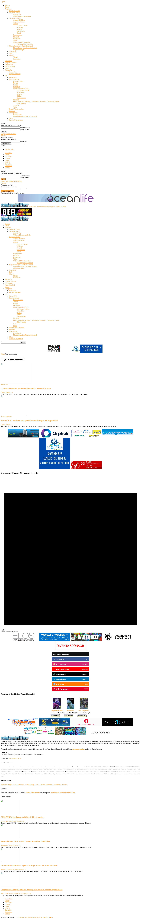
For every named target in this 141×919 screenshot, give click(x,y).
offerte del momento (33, 793)
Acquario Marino (14, 18)
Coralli (19, 29)
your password (25, 129)
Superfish (55, 774)
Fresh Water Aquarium (16, 109)
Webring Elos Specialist (25, 44)
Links (7, 160)
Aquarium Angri (6, 784)
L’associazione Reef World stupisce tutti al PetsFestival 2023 (26, 388)
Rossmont (21, 774)
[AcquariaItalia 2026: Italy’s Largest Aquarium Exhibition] (10, 837)
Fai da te (16, 37)
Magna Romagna (18, 50)
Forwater (20, 784)
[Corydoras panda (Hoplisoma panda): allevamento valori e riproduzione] (10, 885)
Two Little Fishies (84, 774)
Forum (7, 68)
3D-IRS (88, 766)
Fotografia (8, 70)
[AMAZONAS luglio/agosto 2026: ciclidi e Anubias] (10, 813)
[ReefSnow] (23, 726)
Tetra (61, 774)
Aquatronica (34, 769)
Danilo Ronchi (5, 392)
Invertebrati (21, 31)
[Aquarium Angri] (54, 726)
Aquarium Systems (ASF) (15, 769)
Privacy (3, 135)
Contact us (8, 166)
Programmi (16, 38)
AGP (108, 766)
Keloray (34, 771)
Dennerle (91, 769)
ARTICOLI (5, 869)
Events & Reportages (16, 120)
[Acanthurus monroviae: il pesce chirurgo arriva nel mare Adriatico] (10, 861)
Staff (10, 53)
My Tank (16, 100)
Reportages (4, 845)
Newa (87, 771)
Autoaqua (49, 769)
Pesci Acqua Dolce (7, 893)
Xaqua (120, 774)
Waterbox (100, 774)
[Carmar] (86, 437)
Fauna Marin (116, 769)
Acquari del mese (10, 63)
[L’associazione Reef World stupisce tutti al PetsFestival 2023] (16, 383)
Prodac (128, 771)
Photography (13, 113)
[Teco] (23, 437)
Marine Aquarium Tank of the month (25, 116)
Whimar (106, 774)
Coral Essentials (67, 769)
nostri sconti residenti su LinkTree (63, 793)
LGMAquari (41, 771)
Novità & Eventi (14, 11)
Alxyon (117, 766)
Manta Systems (50, 771)
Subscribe (8, 164)
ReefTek (14, 774)
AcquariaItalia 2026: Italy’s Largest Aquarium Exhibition (25, 841)
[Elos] (23, 640)
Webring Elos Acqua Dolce (22, 16)
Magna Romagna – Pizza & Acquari (21, 46)
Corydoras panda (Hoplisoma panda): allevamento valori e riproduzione (31, 890)
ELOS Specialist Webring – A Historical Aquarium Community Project (36, 101)
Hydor (9, 771)
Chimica (20, 27)
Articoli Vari (17, 14)
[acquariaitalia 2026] (54, 468)
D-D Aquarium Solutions (80, 769)
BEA (14, 784)
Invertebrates (21, 98)
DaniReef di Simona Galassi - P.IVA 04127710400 (36, 917)
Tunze (70, 774)
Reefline (8, 774)
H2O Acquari (40, 784)
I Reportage (9, 64)
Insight (15, 85)
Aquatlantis (26, 769)
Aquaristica (4, 769)
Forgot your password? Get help (11, 181)
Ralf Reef (49, 784)
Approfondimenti (18, 22)
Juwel (29, 771)
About (11, 118)
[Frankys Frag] (70, 735)
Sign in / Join (9, 149)
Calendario (12, 51)
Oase (91, 771)
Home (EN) (13, 77)
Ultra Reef (94, 774)
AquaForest (136, 766)
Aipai (112, 766)
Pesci (19, 33)
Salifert (46, 774)
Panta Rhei (103, 771)
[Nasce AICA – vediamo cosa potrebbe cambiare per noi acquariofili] (14, 415)
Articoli (15, 24)
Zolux (2, 776)
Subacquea (16, 59)
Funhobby (124, 769)
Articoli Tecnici (22, 25)
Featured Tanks (18, 81)
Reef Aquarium (14, 79)
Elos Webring (21, 103)
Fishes (19, 96)
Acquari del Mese (19, 20)
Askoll (41, 769)
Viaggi (11, 55)
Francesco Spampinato (16, 869)
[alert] (70, 554)
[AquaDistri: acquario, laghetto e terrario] (39, 735)
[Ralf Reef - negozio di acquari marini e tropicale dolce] (117, 726)
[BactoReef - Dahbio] (86, 640)
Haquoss (4, 771)
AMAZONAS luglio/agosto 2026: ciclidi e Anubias (22, 817)
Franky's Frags (29, 784)
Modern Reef (70, 771)
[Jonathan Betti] (101, 735)
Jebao (24, 771)
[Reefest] (117, 640)
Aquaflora (129, 766)
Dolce (7, 7)
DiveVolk (97, 769)
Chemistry (20, 92)
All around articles (23, 90)
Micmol (58, 771)
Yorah (131, 774)
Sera (50, 774)
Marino (7, 5)
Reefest (64, 784)
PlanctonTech (111, 771)
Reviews (12, 111)
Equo (109, 769)
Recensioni (8, 61)
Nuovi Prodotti (10, 66)
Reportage (16, 87)
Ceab (54, 769)
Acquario (8, 9)
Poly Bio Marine (120, 771)
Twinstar (75, 774)
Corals (19, 94)
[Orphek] (54, 437)
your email (23, 141)
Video (15, 40)
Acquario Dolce (14, 12)
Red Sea (134, 771)
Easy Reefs (104, 769)
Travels (15, 83)
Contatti (7, 158)
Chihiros (59, 769)
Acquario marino (78, 749)
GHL (138, 769)
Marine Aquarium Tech (20, 88)
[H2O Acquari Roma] (117, 437)
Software (16, 105)
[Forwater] (54, 640)
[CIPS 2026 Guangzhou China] (86, 468)
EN (6, 75)
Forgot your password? (8, 134)
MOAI (63, 771)
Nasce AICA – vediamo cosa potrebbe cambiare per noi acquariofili (29, 420)
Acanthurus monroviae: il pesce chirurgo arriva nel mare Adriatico (29, 865)
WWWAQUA (113, 774)
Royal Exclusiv (29, 774)
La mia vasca (17, 35)
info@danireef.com (15, 758)
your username (25, 127)
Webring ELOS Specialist (21, 42)
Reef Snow (57, 784)
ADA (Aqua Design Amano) (98, 766)
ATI (45, 769)
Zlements (136, 774)
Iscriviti (7, 162)
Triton (65, 774)
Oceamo (96, 771)
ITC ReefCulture (17, 771)
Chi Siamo (8, 156)
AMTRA (122, 766)
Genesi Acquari (132, 769)
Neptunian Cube (79, 771)
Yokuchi (126, 774)
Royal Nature (39, 774)
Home (3, 354)
